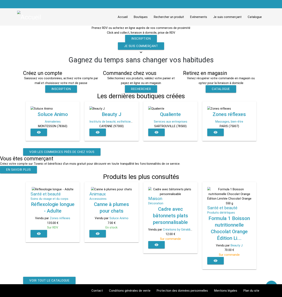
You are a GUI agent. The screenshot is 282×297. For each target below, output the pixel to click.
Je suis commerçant (141, 46)
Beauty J (111, 114)
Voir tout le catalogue (49, 280)
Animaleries (53, 121)
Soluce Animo (53, 114)
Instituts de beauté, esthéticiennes (113, 121)
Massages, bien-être (229, 121)
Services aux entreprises (170, 121)
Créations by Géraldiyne (179, 229)
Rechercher (141, 89)
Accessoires (98, 199)
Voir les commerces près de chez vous (61, 152)
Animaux (97, 194)
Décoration (155, 203)
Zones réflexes (229, 114)
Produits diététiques (221, 212)
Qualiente (170, 114)
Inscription (141, 38)
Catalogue (221, 89)
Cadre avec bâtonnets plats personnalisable (170, 215)
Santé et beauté (46, 194)
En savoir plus (18, 170)
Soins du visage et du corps (49, 199)
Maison (155, 198)
